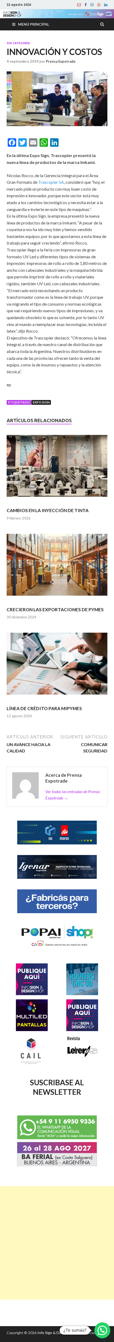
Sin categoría (18, 43)
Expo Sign (41, 402)
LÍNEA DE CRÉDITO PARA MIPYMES (44, 708)
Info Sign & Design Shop (57, 1332)
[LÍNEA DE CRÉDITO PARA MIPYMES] (57, 666)
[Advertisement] (57, 1243)
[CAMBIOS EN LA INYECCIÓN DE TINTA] (57, 468)
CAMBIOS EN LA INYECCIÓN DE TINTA (48, 510)
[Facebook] (85, 4)
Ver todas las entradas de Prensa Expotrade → (72, 794)
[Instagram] (92, 4)
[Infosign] (79, 4)
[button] (102, 1330)
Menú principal (33, 24)
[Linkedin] (106, 4)
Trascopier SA (51, 182)
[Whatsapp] (99, 4)
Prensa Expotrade (61, 61)
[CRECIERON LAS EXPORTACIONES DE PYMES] (57, 567)
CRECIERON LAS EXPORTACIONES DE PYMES (55, 609)
